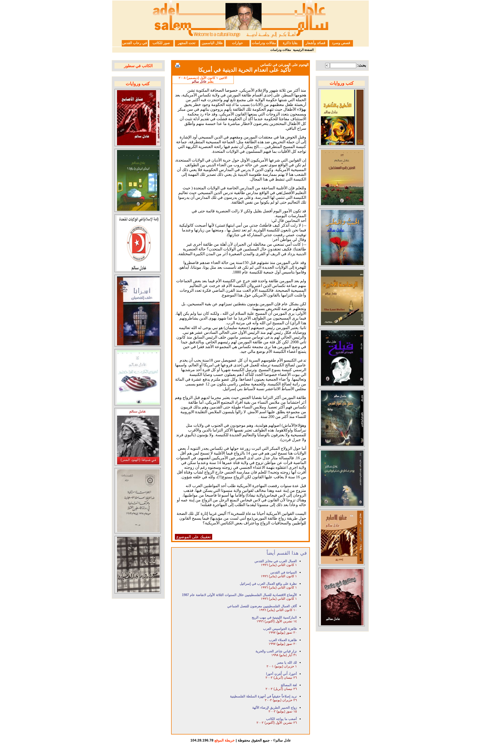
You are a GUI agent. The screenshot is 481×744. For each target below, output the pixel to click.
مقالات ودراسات (264, 43)
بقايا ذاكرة (290, 43)
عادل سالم (199, 81)
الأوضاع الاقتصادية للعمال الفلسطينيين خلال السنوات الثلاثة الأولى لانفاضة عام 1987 (239, 595)
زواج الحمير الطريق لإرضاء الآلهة (274, 707)
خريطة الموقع (224, 740)
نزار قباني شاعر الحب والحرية (276, 651)
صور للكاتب (161, 43)
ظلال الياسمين (212, 43)
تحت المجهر (186, 43)
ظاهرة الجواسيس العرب (280, 629)
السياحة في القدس (283, 572)
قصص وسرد (341, 43)
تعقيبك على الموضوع (193, 537)
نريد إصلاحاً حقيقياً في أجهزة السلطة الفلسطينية (263, 696)
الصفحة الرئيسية (303, 50)
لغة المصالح (289, 685)
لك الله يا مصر (287, 662)
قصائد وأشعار (315, 43)
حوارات (237, 43)
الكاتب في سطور (138, 66)
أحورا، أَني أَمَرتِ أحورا (281, 674)
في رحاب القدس (134, 43)
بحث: (361, 65)
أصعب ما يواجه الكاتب (281, 719)
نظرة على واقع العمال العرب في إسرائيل (268, 583)
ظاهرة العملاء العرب (283, 640)
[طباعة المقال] (177, 65)
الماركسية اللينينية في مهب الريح (274, 617)
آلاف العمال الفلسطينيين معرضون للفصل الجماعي (262, 606)
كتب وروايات (342, 83)
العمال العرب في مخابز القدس (276, 561)
